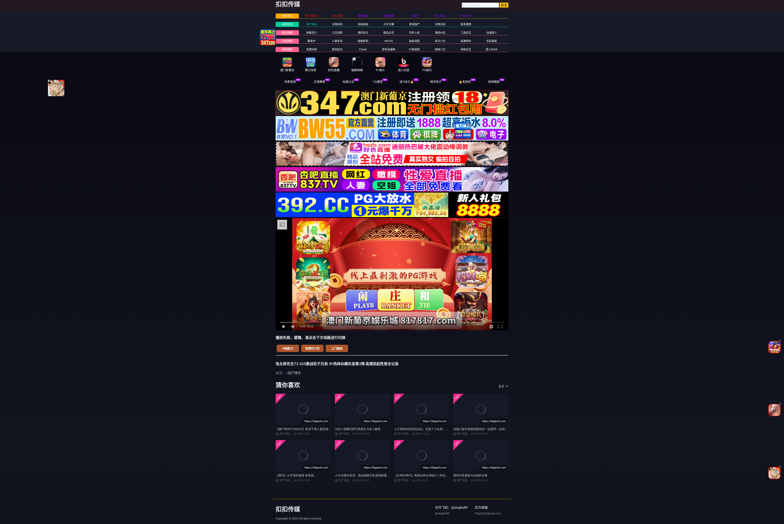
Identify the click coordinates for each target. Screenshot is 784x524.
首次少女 (440, 40)
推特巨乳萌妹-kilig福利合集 (470, 475)
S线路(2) (288, 348)
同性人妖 (414, 32)
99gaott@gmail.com (488, 513)
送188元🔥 (407, 81)
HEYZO (388, 40)
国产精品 (311, 24)
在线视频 (287, 40)
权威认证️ (348, 81)
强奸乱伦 (363, 32)
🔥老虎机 (465, 81)
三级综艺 (466, 32)
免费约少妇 (312, 348)
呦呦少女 (440, 49)
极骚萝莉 (363, 40)
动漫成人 (491, 32)
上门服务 (337, 348)
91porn (363, 49)
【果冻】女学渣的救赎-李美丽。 (296, 475)
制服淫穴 (311, 32)
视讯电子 (435, 81)
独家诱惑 (414, 40)
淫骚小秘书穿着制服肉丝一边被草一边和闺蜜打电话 (486, 429)
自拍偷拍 (363, 24)
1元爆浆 (377, 81)
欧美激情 (466, 24)
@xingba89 (442, 513)
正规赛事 (319, 81)
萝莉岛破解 (388, 49)
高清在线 (287, 24)
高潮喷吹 (466, 40)
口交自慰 (337, 32)
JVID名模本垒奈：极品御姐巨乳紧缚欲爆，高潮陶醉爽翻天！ (373, 475)
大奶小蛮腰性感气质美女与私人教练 (358, 429)
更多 (501, 386)
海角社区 (466, 49)
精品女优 (388, 32)
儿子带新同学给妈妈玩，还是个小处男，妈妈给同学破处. (430, 429)
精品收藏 (287, 32)
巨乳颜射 (491, 40)
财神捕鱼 (494, 81)
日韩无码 (440, 24)
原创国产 (414, 24)
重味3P (311, 40)
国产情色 (294, 373)
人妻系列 (337, 40)
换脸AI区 (440, 32)
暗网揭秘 (287, 49)
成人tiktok (492, 49)
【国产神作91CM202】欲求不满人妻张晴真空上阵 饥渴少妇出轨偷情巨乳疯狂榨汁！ (329, 429)
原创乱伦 (337, 49)
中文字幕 (388, 24)
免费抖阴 (311, 49)
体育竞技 (290, 81)
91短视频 (414, 49)
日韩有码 (337, 24)
